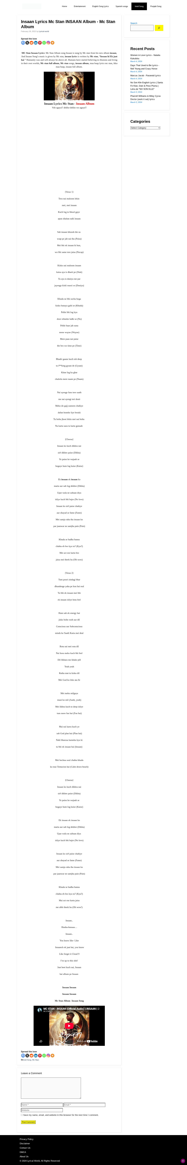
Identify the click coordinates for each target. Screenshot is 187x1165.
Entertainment (79, 6)
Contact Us (25, 1148)
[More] (52, 43)
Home (64, 6)
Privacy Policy (26, 1139)
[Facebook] (23, 43)
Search (133, 23)
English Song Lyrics (100, 6)
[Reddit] (31, 43)
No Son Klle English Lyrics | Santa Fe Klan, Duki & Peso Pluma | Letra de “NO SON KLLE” (146, 85)
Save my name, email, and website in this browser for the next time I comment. (61, 1115)
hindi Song (139, 6)
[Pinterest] (40, 43)
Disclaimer (25, 1143)
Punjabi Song (155, 6)
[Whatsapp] (44, 43)
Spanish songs (122, 6)
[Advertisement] (69, 152)
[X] (27, 43)
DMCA (23, 1152)
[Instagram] (48, 43)
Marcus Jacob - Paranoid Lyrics (145, 75)
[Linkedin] (36, 43)
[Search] (159, 28)
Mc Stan (35, 1060)
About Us (24, 1156)
